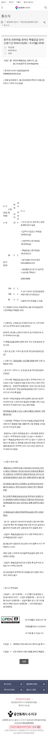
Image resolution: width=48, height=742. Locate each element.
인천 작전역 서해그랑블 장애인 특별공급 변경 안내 (30, 652)
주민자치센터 (9, 690)
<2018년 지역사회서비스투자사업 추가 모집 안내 (30, 644)
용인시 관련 (31, 690)
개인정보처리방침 (22, 699)
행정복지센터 (31, 684)
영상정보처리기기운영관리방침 (24, 702)
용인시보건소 (28, 2)
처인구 (11, 2)
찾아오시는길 (24, 705)
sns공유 (44, 22)
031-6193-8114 (28, 723)
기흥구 (18, 2)
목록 (24, 662)
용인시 (3, 2)
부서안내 (7, 684)
